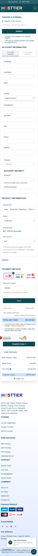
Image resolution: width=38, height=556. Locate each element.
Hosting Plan (7, 205)
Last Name (7, 72)
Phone (6, 137)
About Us (4, 488)
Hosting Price (7, 228)
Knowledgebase (7, 474)
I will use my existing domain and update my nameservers (19, 41)
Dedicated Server (7, 456)
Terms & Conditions (17, 552)
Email (6, 83)
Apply (19, 301)
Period (5, 216)
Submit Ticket (6, 466)
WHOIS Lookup (7, 431)
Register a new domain (12, 21)
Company (7, 160)
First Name (7, 61)
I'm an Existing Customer (27, 53)
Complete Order (18, 344)
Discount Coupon (9, 283)
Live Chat (14, 2)
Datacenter (5, 496)
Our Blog (4, 492)
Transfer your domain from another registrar (17, 37)
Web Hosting (5, 444)
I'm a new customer (10, 53)
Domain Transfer (7, 427)
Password (7, 175)
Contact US (5, 500)
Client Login (25, 1)
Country (6, 93)
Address (6, 147)
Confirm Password (10, 187)
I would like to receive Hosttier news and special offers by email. (19, 329)
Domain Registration (8, 423)
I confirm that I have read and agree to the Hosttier (20, 325)
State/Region (8, 105)
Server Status (6, 478)
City (5, 126)
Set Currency (7, 237)
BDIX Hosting (6, 448)
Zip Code (7, 115)
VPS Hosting (5, 452)
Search (19, 31)
